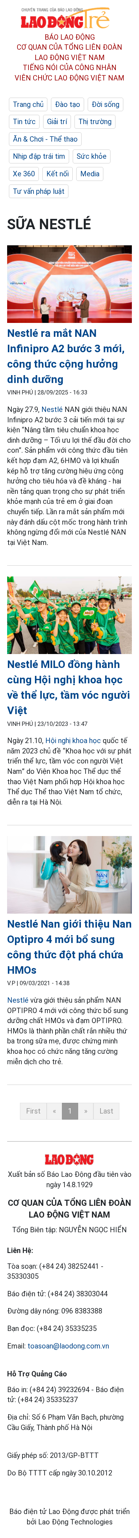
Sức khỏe (92, 156)
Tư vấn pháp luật (39, 191)
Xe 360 (24, 173)
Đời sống (105, 104)
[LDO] (69, 285)
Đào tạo (67, 104)
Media (89, 173)
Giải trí (57, 121)
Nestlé (52, 409)
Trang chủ (28, 104)
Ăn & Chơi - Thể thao (45, 139)
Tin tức (24, 121)
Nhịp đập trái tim (39, 156)
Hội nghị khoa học (73, 740)
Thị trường (95, 121)
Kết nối (57, 173)
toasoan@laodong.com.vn (68, 1346)
